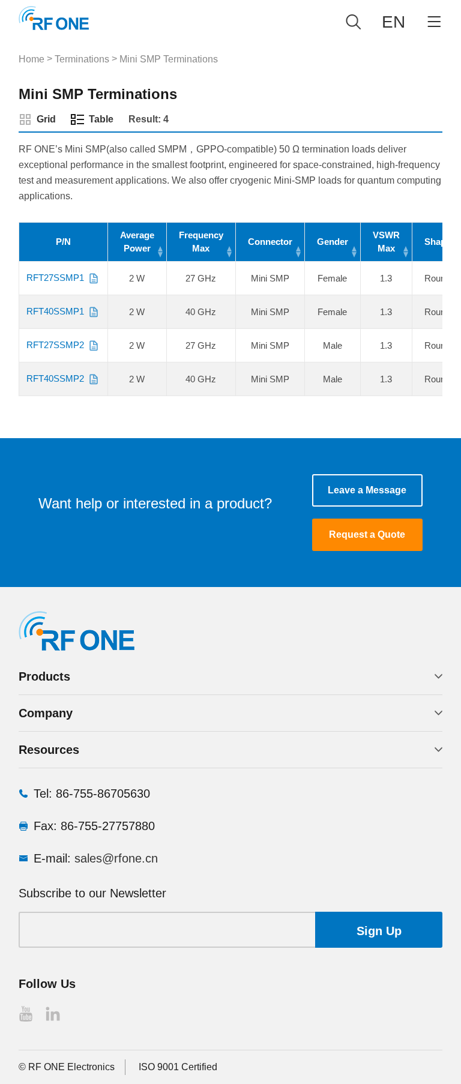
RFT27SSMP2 (55, 345)
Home (31, 59)
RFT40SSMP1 (55, 311)
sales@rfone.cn (116, 858)
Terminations (82, 59)
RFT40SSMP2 (55, 378)
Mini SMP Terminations (168, 59)
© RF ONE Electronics (67, 1067)
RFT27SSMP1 (55, 278)
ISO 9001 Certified (178, 1067)
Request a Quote (367, 534)
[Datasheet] (94, 279)
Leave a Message (367, 490)
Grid (46, 119)
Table (101, 119)
